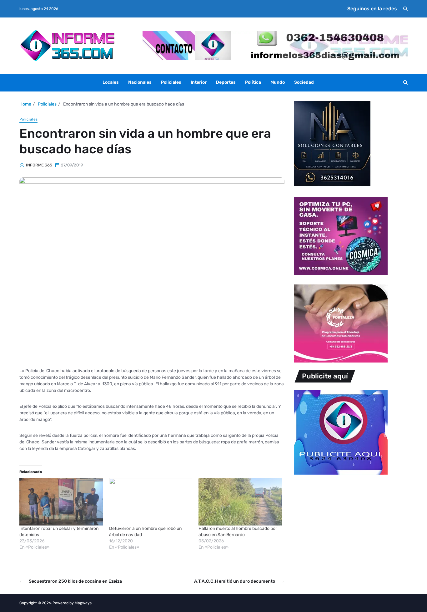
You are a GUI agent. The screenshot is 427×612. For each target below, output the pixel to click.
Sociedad (304, 82)
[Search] (405, 9)
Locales (111, 82)
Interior (199, 82)
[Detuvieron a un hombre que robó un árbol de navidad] (151, 502)
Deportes (226, 82)
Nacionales (140, 82)
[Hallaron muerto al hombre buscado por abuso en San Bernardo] (240, 502)
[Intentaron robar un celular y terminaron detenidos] (61, 502)
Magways (83, 603)
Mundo (277, 82)
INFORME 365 (39, 165)
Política (253, 82)
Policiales (171, 82)
